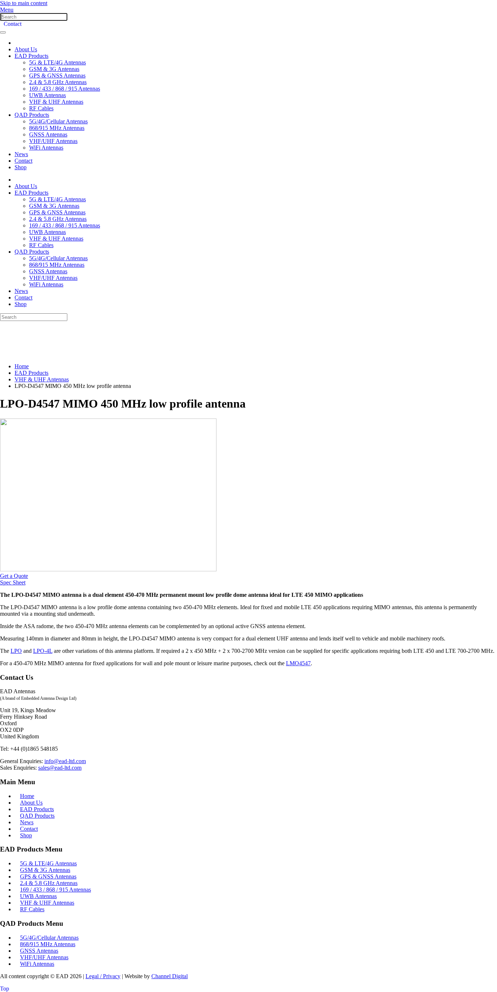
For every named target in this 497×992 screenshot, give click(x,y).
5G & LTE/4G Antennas (57, 62)
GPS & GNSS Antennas (57, 75)
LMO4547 (298, 663)
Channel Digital (169, 976)
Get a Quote (14, 576)
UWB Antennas (47, 95)
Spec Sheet (12, 582)
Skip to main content (23, 3)
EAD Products (31, 56)
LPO (16, 651)
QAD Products (32, 115)
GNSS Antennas (48, 134)
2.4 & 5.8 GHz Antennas (58, 82)
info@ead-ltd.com (65, 761)
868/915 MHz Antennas (56, 128)
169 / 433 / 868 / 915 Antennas (64, 89)
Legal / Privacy (103, 976)
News (21, 154)
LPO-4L (42, 651)
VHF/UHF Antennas (53, 141)
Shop (21, 167)
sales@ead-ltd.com (59, 768)
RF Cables (41, 108)
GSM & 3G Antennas (54, 69)
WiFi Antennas (46, 147)
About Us (26, 49)
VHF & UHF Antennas (56, 102)
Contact (12, 24)
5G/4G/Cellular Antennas (58, 121)
